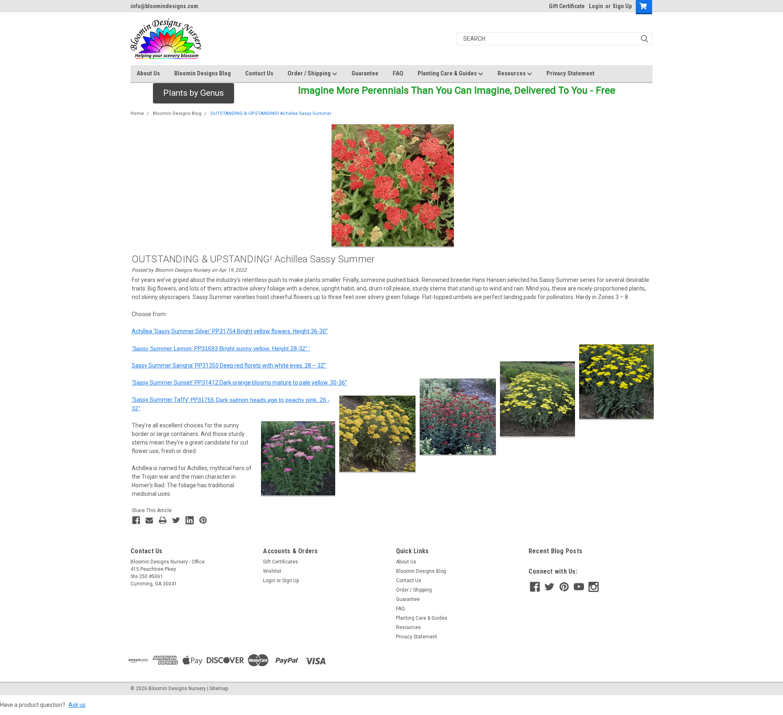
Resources (512, 73)
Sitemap (219, 688)
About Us (148, 73)
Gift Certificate (567, 6)
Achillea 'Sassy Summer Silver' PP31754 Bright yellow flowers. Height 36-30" (230, 331)
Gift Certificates (280, 562)
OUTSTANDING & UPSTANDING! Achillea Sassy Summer (271, 113)
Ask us (77, 705)
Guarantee (365, 73)
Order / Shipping (310, 73)
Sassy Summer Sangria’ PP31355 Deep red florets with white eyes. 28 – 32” (229, 365)
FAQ (398, 73)
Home (137, 113)
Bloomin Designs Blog (202, 73)
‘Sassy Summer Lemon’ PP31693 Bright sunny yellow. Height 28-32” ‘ (221, 348)
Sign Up (622, 6)
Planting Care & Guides (448, 73)
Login (596, 6)
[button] (193, 93)
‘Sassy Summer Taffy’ (161, 399)
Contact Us (259, 73)
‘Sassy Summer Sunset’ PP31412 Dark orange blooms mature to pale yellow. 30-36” (239, 382)
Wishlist (272, 571)
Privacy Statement (570, 73)
